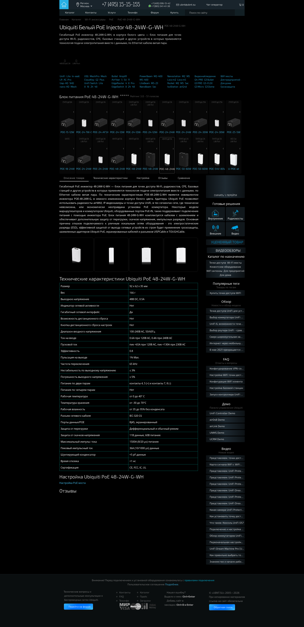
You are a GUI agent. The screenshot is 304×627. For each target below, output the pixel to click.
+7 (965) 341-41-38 (160, 6)
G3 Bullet (209, 79)
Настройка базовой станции (225, 387)
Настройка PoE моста (72, 483)
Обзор (226, 301)
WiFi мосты (227, 76)
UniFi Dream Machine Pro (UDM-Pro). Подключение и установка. (227, 548)
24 (92, 86)
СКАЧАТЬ (219, 195)
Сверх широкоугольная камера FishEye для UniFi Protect (226, 336)
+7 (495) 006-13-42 (160, 3)
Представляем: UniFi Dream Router (227, 490)
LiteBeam (145, 83)
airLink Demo (216, 426)
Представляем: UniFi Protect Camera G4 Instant (227, 477)
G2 (97, 79)
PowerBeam (146, 76)
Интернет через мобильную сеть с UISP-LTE (226, 343)
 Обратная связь (222, 607)
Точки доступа (217, 262)
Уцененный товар (226, 242)
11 (129, 79)
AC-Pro (67, 79)
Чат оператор (214, 4)
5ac (154, 86)
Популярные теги (226, 283)
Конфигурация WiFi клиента (225, 381)
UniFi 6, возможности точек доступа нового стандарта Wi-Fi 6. (226, 323)
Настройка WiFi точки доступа (226, 374)
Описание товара (74, 177)
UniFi (62, 76)
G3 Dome (209, 86)
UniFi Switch (91, 83)
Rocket (170, 83)
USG (86, 76)
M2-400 (158, 76)
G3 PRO (198, 83)
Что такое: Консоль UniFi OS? (227, 522)
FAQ (226, 359)
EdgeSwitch (118, 86)
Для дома (226, 83)
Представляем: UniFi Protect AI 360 (227, 496)
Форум (155, 12)
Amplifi (123, 76)
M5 (188, 76)
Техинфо (132, 12)
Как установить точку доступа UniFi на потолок (227, 516)
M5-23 (154, 83)
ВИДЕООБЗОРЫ (228, 250)
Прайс (143, 596)
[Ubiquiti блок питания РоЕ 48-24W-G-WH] (76, 271)
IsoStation (172, 86)
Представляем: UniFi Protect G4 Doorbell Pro (227, 470)
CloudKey (89, 79)
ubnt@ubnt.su (188, 4)
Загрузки (145, 600)
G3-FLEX (207, 83)
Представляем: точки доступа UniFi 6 (227, 457)
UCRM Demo (215, 439)
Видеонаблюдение (205, 76)
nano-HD (64, 86)
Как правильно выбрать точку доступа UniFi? (227, 555)
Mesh (74, 86)
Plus (102, 79)
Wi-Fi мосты (234, 262)
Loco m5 (181, 79)
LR (61, 79)
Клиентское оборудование (225, 266)
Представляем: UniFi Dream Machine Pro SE (227, 503)
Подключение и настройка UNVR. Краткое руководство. (227, 529)
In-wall (75, 76)
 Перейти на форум (78, 606)
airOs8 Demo (216, 419)
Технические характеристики (110, 177)
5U (125, 79)
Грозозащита (228, 86)
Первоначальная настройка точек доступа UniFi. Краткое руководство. (227, 542)
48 (96, 86)
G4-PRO (199, 79)
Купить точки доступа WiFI (225, 292)
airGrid (183, 86)
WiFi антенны (214, 270)
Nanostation (174, 76)
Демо (226, 404)
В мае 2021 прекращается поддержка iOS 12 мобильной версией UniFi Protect (226, 349)
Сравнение (184, 178)
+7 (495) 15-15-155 (121, 5)
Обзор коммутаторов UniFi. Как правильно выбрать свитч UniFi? (227, 535)
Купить (174, 12)
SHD (72, 83)
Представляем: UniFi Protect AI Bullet (227, 483)
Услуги (112, 12)
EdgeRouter (118, 83)
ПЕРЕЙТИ (232, 195)
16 (88, 86)
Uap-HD (64, 83)
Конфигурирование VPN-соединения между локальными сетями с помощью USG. (226, 368)
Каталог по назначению (226, 256)
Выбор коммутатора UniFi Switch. (226, 317)
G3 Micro (199, 86)
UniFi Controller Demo (221, 413)
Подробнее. (172, 584)
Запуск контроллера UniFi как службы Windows (226, 394)
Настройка (143, 177)
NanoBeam (145, 86)
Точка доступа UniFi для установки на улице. (226, 310)
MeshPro (94, 76)
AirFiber (116, 79)
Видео (226, 449)
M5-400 (144, 79)
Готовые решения (226, 204)
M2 (183, 76)
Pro (132, 83)
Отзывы (163, 177)
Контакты (90, 12)
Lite (68, 76)
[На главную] (64, 4)
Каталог (70, 12)
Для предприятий (230, 79)
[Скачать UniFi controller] (225, 185)
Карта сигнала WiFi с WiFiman (227, 464)
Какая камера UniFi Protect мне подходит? (227, 509)
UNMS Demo (215, 432)
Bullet (115, 76)
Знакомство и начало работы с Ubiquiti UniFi (227, 561)
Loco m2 (171, 79)
